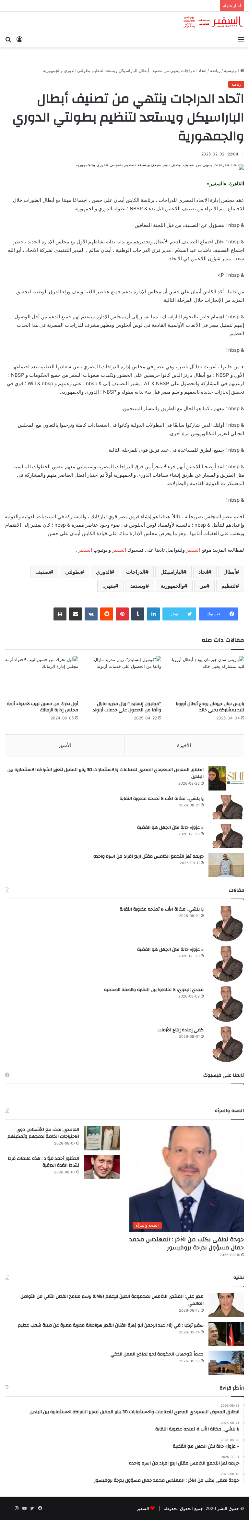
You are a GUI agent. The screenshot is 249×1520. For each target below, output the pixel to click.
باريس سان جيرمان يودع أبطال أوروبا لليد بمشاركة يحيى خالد (210, 707)
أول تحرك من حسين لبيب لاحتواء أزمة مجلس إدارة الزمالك (42, 707)
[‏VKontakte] (91, 613)
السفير (193, 550)
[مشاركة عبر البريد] (75, 613)
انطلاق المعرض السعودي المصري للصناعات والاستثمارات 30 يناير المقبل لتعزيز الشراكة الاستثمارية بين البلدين (105, 773)
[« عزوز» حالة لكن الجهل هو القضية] (226, 836)
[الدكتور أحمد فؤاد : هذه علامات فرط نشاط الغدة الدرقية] (102, 1167)
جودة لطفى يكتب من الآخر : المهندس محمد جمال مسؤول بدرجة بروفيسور (186, 1243)
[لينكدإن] (153, 613)
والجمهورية (172, 585)
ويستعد (138, 585)
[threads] (9, 1508)
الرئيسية (232, 70)
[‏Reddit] (106, 613)
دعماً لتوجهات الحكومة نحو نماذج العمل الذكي (157, 1354)
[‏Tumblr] (137, 613)
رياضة (215, 70)
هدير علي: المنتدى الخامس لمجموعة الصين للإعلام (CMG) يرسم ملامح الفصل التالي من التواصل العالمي (112, 1300)
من (202, 585)
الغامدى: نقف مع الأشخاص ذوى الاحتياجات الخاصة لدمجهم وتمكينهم (43, 1133)
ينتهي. (108, 585)
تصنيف (42, 572)
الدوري (103, 572)
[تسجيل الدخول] (19, 39)
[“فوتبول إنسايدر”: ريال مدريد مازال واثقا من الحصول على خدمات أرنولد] (124, 676)
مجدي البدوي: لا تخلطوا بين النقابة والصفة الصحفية (154, 990)
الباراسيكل (171, 572)
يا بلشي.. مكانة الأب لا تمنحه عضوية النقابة (162, 798)
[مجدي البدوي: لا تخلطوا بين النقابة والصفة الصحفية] (226, 1004)
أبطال (229, 572)
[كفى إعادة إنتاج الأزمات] (226, 1044)
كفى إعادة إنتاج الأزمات (181, 1030)
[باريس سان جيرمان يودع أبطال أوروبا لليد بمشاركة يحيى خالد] (207, 676)
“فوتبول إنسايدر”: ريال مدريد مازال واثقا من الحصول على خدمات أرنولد (127, 707)
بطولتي (73, 572)
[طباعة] (59, 613)
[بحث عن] (8, 39)
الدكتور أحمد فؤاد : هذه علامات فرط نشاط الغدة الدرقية (43, 1162)
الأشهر (64, 745)
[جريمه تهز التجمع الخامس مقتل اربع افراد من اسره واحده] (226, 865)
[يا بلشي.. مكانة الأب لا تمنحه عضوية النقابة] (226, 807)
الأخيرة (184, 745)
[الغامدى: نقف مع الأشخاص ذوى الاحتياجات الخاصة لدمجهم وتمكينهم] (102, 1138)
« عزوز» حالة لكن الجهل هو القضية (170, 827)
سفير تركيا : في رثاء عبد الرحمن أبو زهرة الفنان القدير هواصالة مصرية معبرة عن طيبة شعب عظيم (111, 1325)
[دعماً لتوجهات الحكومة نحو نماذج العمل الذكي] (226, 1363)
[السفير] (213, 22)
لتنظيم (228, 585)
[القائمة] (241, 39)
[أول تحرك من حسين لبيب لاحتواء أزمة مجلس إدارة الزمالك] (41, 676)
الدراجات (135, 572)
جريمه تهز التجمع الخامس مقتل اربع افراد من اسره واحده (148, 856)
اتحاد (203, 572)
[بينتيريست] (122, 613)
